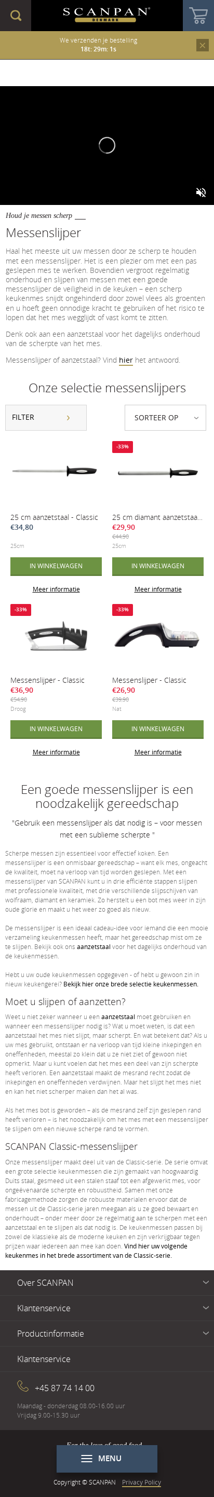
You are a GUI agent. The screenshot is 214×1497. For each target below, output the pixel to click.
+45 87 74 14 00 (65, 1388)
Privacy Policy (141, 1482)
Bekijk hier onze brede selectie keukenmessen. (130, 984)
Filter (23, 417)
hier (126, 360)
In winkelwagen (56, 565)
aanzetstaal (94, 946)
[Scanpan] (107, 15)
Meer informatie (56, 589)
